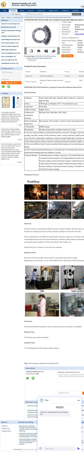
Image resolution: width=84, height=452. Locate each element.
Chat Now (75, 10)
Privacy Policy (17, 449)
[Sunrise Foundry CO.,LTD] (6, 4)
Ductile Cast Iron (18, 17)
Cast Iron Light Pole (7, 60)
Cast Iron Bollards (7, 56)
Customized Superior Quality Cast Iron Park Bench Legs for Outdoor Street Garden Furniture (28, 442)
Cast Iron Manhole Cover (9, 53)
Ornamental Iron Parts (8, 63)
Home (4, 10)
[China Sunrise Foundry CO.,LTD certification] (5, 108)
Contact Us (65, 10)
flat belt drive (55, 363)
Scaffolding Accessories (9, 39)
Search (77, 14)
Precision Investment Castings (11, 30)
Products (13, 10)
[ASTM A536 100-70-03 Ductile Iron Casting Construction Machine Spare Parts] (42, 34)
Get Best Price (32, 60)
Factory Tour (41, 10)
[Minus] (78, 400)
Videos (22, 10)
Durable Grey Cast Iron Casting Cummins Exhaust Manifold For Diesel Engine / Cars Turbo (28, 435)
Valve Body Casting (7, 50)
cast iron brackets (33, 363)
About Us (30, 10)
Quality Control (53, 10)
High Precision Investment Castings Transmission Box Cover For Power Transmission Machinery (28, 428)
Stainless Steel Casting (8, 36)
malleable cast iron (44, 363)
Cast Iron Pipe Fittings (8, 46)
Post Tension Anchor (8, 43)
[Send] (78, 448)
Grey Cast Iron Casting (8, 24)
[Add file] (40, 448)
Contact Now (13, 83)
